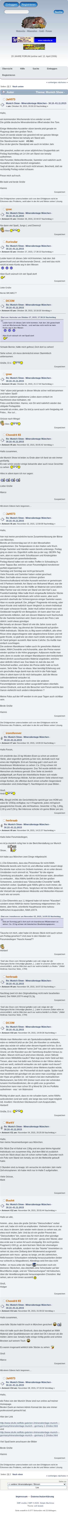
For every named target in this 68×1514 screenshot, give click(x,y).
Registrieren (29, 4)
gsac (9, 209)
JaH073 (10, 99)
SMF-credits (22, 1503)
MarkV (10, 1122)
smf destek (38, 1506)
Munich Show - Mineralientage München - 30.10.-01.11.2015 (36, 103)
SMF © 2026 (33, 1503)
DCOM (10, 300)
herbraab (11, 820)
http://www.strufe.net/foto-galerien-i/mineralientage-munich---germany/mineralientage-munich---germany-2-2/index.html (30, 1434)
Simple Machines (47, 1503)
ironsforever (14, 733)
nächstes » (63, 82)
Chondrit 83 (13, 434)
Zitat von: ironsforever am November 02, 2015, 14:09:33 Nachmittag (31, 916)
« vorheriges (51, 82)
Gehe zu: (63, 1481)
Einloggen (11, 4)
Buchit (10, 1200)
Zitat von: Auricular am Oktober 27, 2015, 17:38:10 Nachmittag (28, 317)
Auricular (12, 241)
